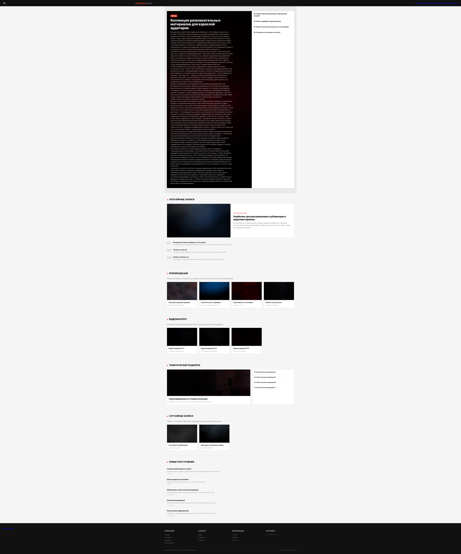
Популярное (426, 3)
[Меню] (4, 3)
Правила (235, 537)
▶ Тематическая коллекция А (265, 372)
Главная (419, 3)
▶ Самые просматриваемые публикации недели (270, 15)
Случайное (435, 3)
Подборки (448, 3)
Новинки (455, 3)
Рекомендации (8, 529)
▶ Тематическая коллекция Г (265, 387)
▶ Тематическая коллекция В (265, 382)
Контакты (235, 540)
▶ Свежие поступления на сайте (267, 32)
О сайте (234, 535)
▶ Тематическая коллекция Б (265, 377)
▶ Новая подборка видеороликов (267, 21)
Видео (441, 3)
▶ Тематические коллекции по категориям (271, 27)
